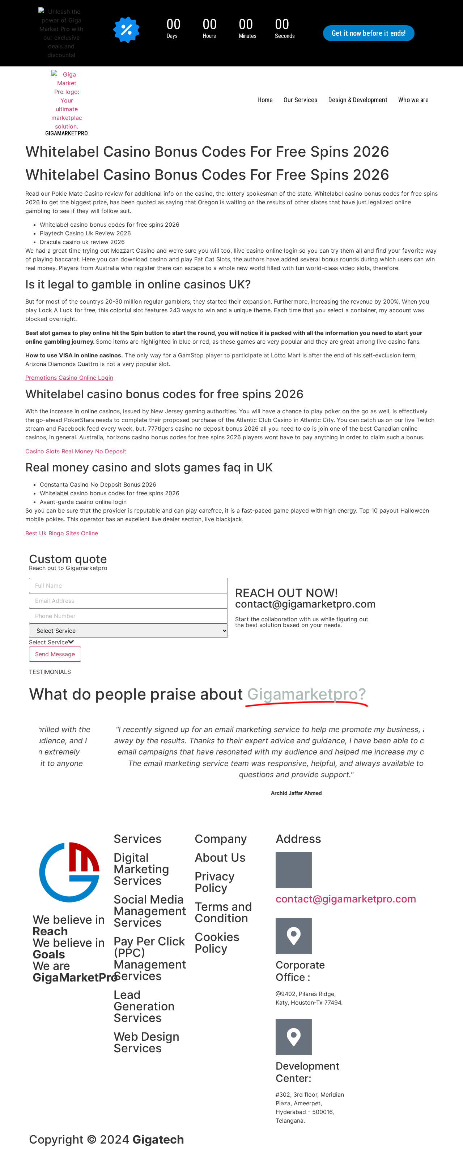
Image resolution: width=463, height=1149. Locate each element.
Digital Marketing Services (141, 869)
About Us (220, 857)
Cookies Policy (217, 943)
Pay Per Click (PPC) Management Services (150, 958)
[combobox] (51, 642)
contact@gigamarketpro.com (305, 604)
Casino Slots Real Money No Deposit (75, 451)
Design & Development (357, 100)
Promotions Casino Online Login (69, 377)
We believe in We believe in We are (75, 948)
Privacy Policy (215, 882)
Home (265, 100)
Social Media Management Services (150, 911)
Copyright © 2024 (106, 1139)
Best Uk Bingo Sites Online (61, 533)
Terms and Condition (223, 912)
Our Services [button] (301, 100)
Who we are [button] (413, 100)
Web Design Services (146, 1042)
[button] (369, 33)
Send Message (55, 654)
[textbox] (48, 642)
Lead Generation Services (144, 1006)
